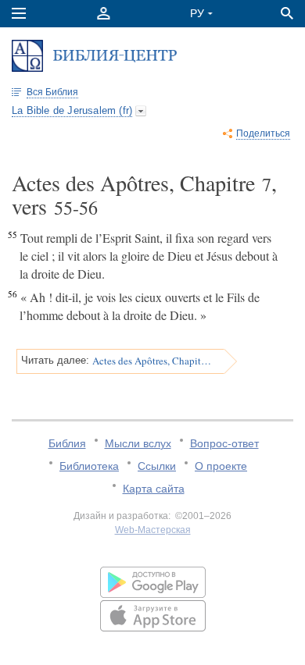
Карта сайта (154, 488)
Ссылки (157, 466)
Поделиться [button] (263, 133)
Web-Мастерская (153, 530)
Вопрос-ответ (224, 443)
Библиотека (89, 466)
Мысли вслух (138, 443)
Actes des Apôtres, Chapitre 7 (153, 361)
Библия (67, 443)
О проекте (221, 466)
